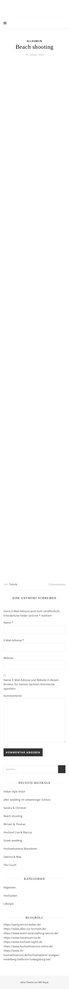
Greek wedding (13, 840)
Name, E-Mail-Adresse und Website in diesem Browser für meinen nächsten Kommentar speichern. (31, 684)
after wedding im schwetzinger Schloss (27, 799)
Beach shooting (13, 816)
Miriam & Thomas (14, 824)
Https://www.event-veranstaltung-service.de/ (31, 933)
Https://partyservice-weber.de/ (22, 924)
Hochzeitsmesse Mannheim (20, 848)
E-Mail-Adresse (14, 640)
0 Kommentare (56, 584)
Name (8, 622)
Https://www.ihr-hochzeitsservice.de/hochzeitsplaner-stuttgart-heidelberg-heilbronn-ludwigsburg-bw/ (32, 955)
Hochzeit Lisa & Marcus (18, 832)
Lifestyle (9, 903)
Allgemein (34, 41)
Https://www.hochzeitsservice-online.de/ (28, 946)
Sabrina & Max (12, 856)
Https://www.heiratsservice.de (22, 937)
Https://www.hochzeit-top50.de (23, 942)
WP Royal (43, 982)
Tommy (13, 584)
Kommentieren (13, 695)
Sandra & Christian (15, 808)
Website (8, 658)
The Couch (10, 865)
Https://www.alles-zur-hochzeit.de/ (25, 928)
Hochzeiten (10, 895)
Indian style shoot (14, 791)
